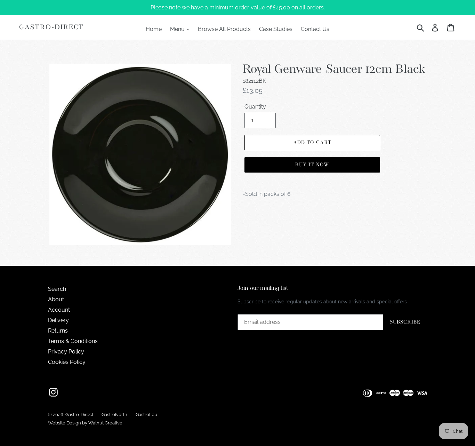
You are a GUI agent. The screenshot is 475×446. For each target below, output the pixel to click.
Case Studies (275, 29)
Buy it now (312, 164)
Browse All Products (224, 29)
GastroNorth (114, 414)
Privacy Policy (66, 351)
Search (57, 289)
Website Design (64, 422)
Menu (178, 29)
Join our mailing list (263, 288)
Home (154, 29)
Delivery (58, 320)
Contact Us (315, 29)
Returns (58, 330)
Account (59, 309)
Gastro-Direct (51, 27)
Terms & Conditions (73, 341)
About (56, 299)
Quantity (255, 106)
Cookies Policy (67, 362)
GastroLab (146, 414)
